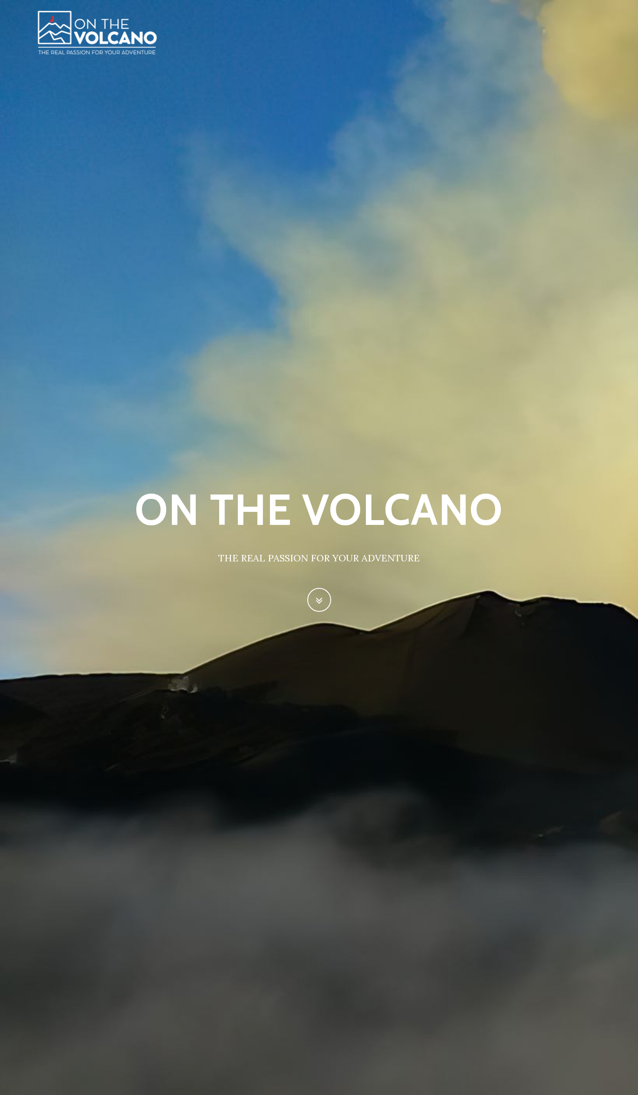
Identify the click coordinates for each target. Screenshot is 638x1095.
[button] (319, 600)
